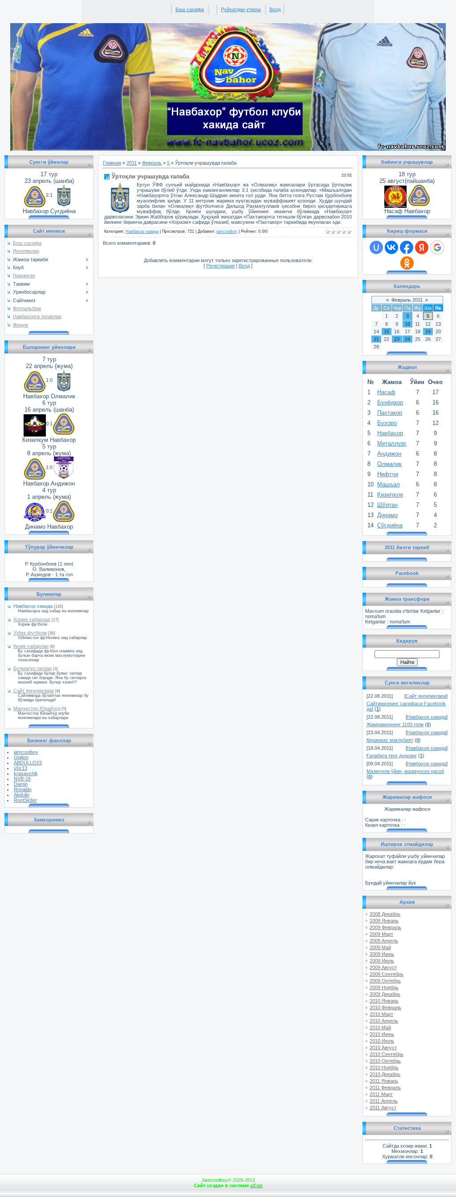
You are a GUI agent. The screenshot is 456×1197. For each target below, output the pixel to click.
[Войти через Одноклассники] (407, 263)
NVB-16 (22, 778)
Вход (275, 9)
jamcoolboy (26, 752)
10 (407, 324)
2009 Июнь (382, 954)
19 (428, 331)
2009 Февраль (385, 927)
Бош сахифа (189, 9)
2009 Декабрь (385, 994)
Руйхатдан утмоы (241, 9)
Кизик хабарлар (31, 646)
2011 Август (383, 1107)
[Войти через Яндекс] (421, 247)
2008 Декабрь (385, 914)
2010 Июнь (382, 1034)
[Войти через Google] (437, 247)
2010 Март (381, 1014)
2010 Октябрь (385, 1061)
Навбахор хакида (33, 606)
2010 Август (383, 1047)
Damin (21, 784)
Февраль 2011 (407, 300)
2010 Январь (384, 1000)
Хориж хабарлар (31, 619)
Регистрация (220, 265)
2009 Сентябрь (386, 974)
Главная (112, 163)
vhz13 (20, 768)
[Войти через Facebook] (406, 247)
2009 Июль (382, 960)
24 (407, 339)
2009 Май (380, 947)
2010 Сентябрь (386, 1054)
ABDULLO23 (28, 762)
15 (386, 331)
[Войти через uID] (376, 247)
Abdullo (21, 794)
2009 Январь (384, 920)
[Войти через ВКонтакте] (391, 247)
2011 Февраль (385, 1087)
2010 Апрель (384, 1020)
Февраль (152, 163)
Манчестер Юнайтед (36, 708)
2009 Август (383, 967)
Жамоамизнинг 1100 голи (394, 724)
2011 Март (381, 1094)
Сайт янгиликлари (33, 690)
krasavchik (26, 773)
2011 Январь (384, 1081)
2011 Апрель (384, 1101)
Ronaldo (23, 789)
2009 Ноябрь (384, 987)
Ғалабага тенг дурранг (391, 755)
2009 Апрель (384, 940)
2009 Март (381, 934)
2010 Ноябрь (384, 1067)
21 (376, 339)
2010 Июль (382, 1040)
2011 (131, 163)
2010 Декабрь (385, 1074)
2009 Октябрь (385, 980)
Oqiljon (21, 757)
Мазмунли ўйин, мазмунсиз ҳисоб (405, 771)
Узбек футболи (30, 632)
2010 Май (380, 1027)
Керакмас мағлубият (389, 740)
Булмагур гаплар (32, 668)
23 (396, 339)
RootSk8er (25, 800)
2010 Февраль (385, 1007)
